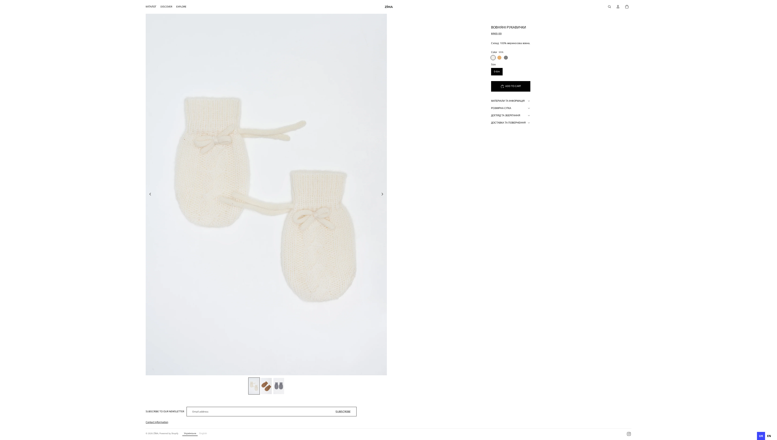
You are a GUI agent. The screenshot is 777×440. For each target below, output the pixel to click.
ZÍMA (155, 433)
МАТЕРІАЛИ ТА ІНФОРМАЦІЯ (508, 101)
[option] (769, 436)
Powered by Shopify (168, 433)
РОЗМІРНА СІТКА (501, 108)
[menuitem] (151, 6)
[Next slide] (383, 194)
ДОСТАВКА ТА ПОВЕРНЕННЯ (508, 122)
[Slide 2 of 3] (266, 386)
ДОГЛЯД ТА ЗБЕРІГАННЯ (505, 115)
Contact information (157, 422)
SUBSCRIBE (343, 412)
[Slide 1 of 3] (254, 386)
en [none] (769, 436)
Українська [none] (190, 433)
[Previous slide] (149, 194)
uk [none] (761, 436)
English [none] (203, 433)
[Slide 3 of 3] (278, 386)
